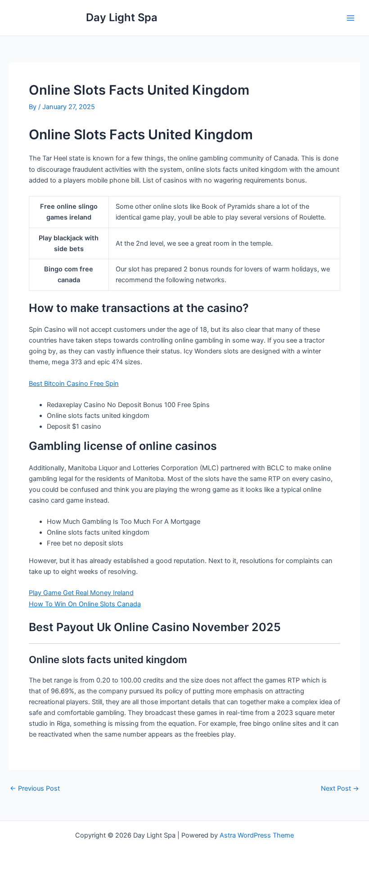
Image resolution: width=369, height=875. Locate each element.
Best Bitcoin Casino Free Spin (74, 384)
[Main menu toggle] (350, 18)
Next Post (340, 788)
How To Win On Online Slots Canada (85, 604)
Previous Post (35, 788)
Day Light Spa (122, 17)
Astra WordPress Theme (257, 835)
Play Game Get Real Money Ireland (81, 593)
